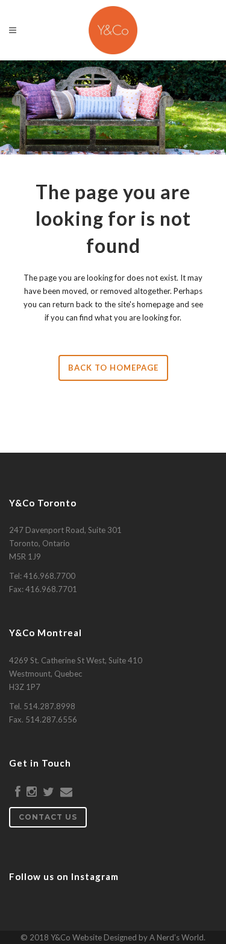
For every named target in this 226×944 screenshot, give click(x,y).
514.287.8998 (49, 706)
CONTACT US (48, 816)
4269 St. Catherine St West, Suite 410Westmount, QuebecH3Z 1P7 (75, 673)
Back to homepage (113, 367)
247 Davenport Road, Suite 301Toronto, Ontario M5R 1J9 (65, 543)
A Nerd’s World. (177, 937)
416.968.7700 (49, 576)
